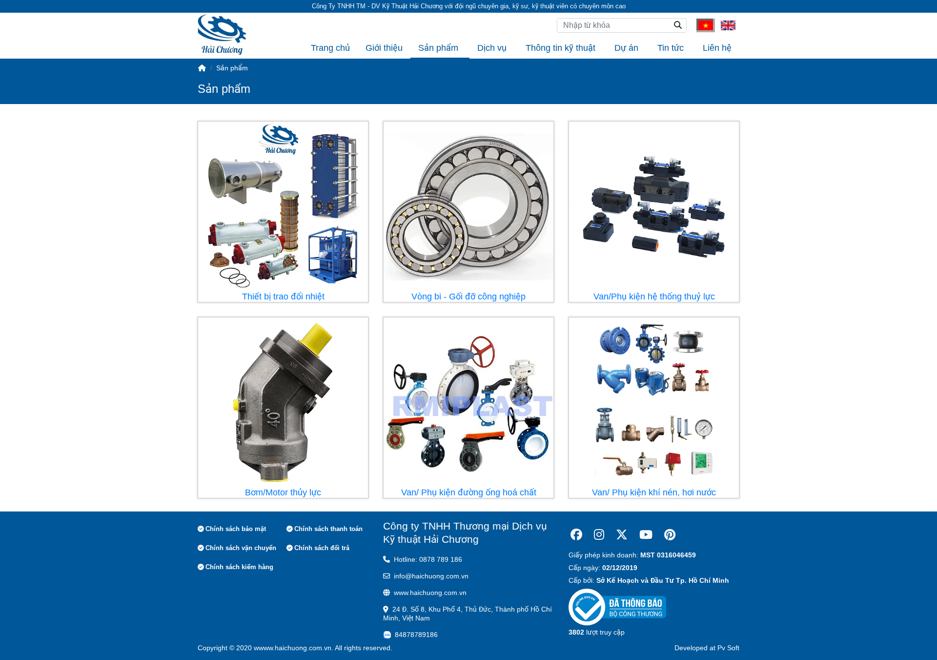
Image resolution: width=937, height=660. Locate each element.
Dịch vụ (492, 48)
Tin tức (670, 48)
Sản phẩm (438, 48)
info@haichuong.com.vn (431, 576)
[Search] (678, 25)
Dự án (626, 48)
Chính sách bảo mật (235, 528)
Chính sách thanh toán (328, 528)
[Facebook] (576, 534)
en (725, 25)
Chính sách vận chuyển (240, 548)
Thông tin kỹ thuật (560, 48)
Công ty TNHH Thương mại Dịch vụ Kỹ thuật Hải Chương (465, 532)
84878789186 (416, 635)
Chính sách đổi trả (321, 548)
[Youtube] (645, 534)
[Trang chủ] (202, 68)
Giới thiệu (384, 48)
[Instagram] (599, 534)
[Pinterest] (669, 534)
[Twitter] (622, 534)
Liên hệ (717, 48)
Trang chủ (330, 48)
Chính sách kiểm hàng (239, 567)
